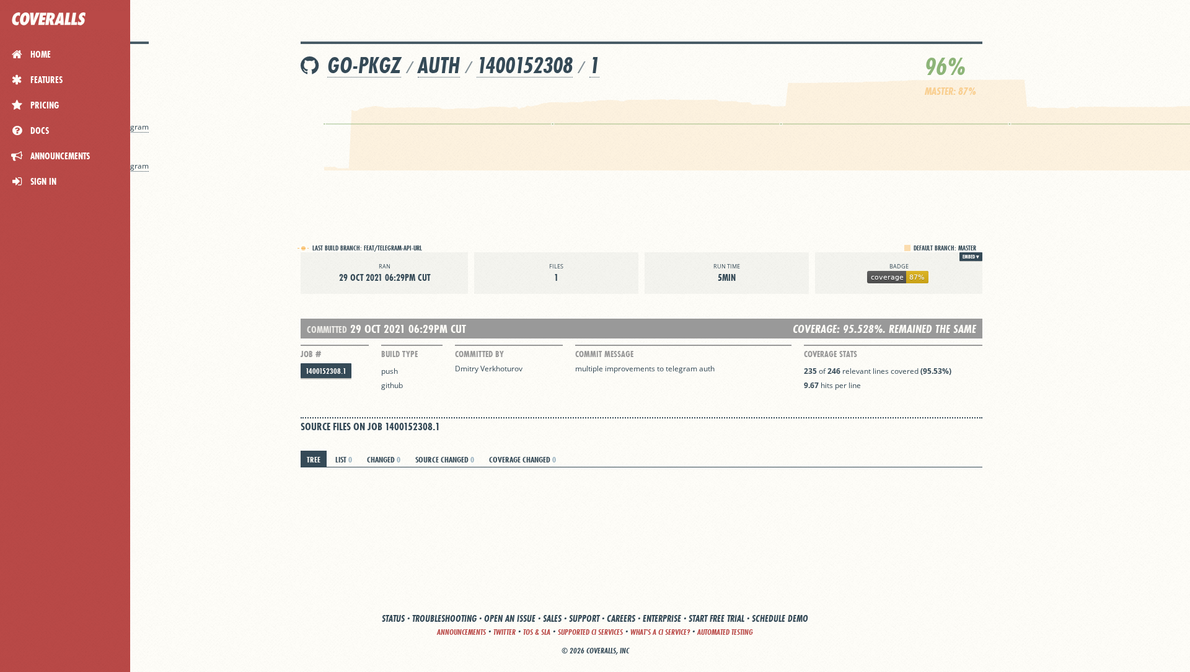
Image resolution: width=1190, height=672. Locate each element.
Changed (383, 459)
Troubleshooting (444, 618)
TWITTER (504, 632)
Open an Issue (510, 618)
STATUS (393, 618)
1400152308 (525, 65)
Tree (313, 459)
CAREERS (621, 618)
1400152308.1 (326, 371)
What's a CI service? (660, 632)
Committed (327, 329)
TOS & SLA (536, 632)
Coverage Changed (522, 459)
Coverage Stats (830, 354)
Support (584, 618)
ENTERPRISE (662, 618)
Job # (311, 354)
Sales (552, 618)
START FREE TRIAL (716, 618)
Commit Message (604, 354)
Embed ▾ (971, 256)
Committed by (479, 354)
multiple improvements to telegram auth (645, 368)
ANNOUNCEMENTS (461, 632)
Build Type (399, 354)
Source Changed (444, 459)
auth (439, 65)
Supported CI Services (590, 632)
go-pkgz (364, 65)
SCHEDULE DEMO (780, 618)
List (343, 459)
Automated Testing (725, 632)
